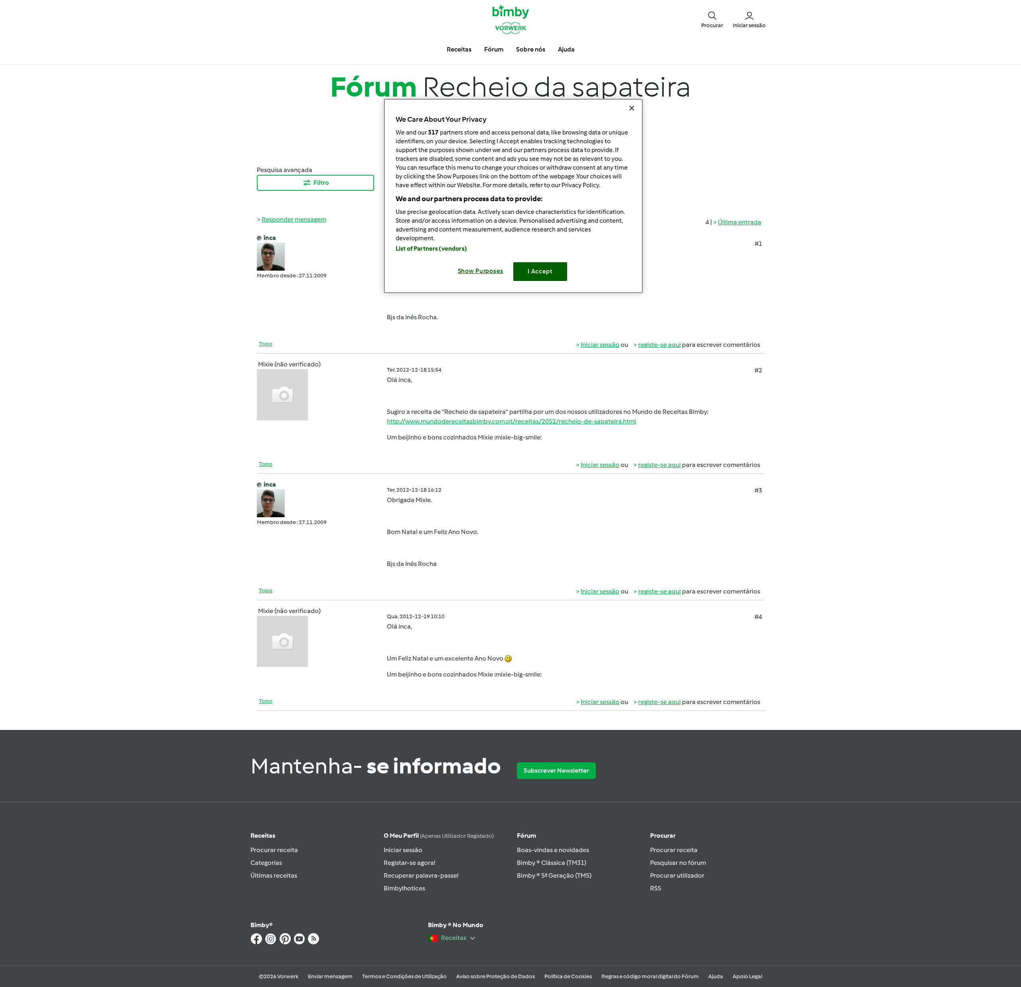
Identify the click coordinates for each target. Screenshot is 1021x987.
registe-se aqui (659, 344)
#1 (758, 243)
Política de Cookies (568, 976)
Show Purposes (481, 271)
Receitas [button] (459, 49)
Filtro (321, 182)
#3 (758, 490)
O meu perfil (439, 835)
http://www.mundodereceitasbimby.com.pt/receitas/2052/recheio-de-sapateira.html (511, 421)
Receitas (262, 835)
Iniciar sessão (600, 344)
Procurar (663, 835)
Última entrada (739, 222)
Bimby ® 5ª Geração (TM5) (554, 875)
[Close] (632, 108)
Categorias (266, 862)
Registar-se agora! (409, 862)
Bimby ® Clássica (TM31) (551, 862)
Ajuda (715, 976)
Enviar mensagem (330, 976)
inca (270, 237)
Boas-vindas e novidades (553, 850)
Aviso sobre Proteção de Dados (495, 976)
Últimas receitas (273, 875)
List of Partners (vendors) (431, 248)
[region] (513, 196)
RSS (655, 888)
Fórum (526, 835)
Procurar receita (274, 850)
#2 (758, 370)
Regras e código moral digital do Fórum (650, 976)
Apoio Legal (747, 976)
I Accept (540, 271)
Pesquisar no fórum (678, 862)
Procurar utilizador (677, 875)
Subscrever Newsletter (556, 770)
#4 (758, 617)
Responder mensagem (294, 219)
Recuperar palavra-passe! (421, 875)
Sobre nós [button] (530, 49)
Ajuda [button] (566, 49)
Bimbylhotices (404, 888)
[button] (712, 19)
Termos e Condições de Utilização (404, 976)
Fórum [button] (493, 49)
